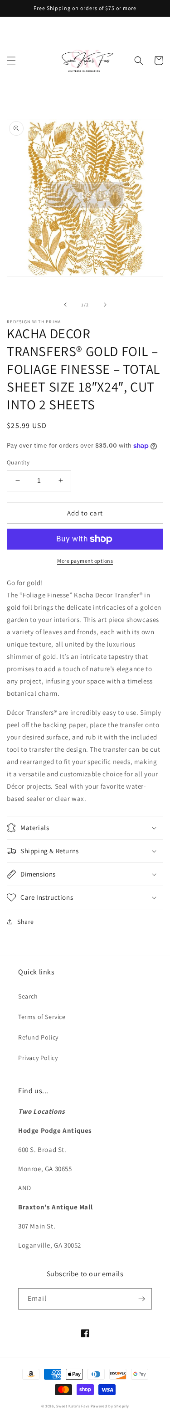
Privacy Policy (38, 1058)
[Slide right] (105, 305)
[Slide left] (65, 305)
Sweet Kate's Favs (72, 1405)
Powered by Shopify (110, 1405)
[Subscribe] (141, 1299)
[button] (11, 61)
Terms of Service (42, 1017)
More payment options (85, 560)
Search (28, 996)
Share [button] (25, 921)
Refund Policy (38, 1037)
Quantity (18, 462)
